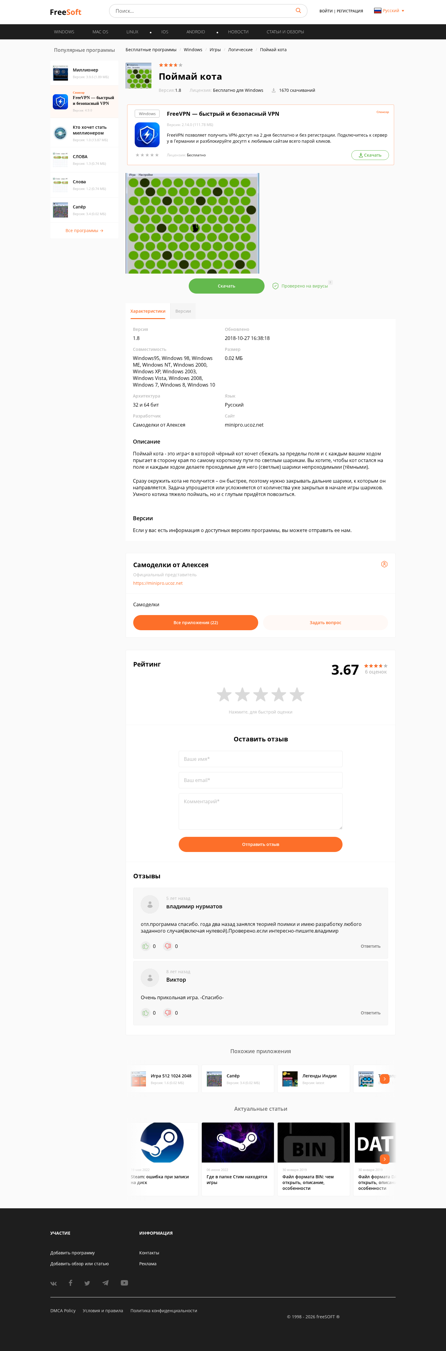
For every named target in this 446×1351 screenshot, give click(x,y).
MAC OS (100, 32)
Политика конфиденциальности (163, 1310)
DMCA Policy (63, 1310)
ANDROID (196, 32)
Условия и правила (103, 1310)
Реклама (148, 1263)
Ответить (370, 946)
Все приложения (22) (196, 622)
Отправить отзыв (260, 844)
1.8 (170, 90)
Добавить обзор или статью (79, 1263)
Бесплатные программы (151, 49)
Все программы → (84, 230)
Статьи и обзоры (285, 32)
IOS (164, 32)
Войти (326, 11)
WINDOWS (64, 32)
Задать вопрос (325, 622)
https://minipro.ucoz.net (158, 583)
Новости (238, 32)
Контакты (149, 1253)
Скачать (226, 286)
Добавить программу (72, 1253)
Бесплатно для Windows (238, 90)
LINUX (132, 32)
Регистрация (350, 11)
